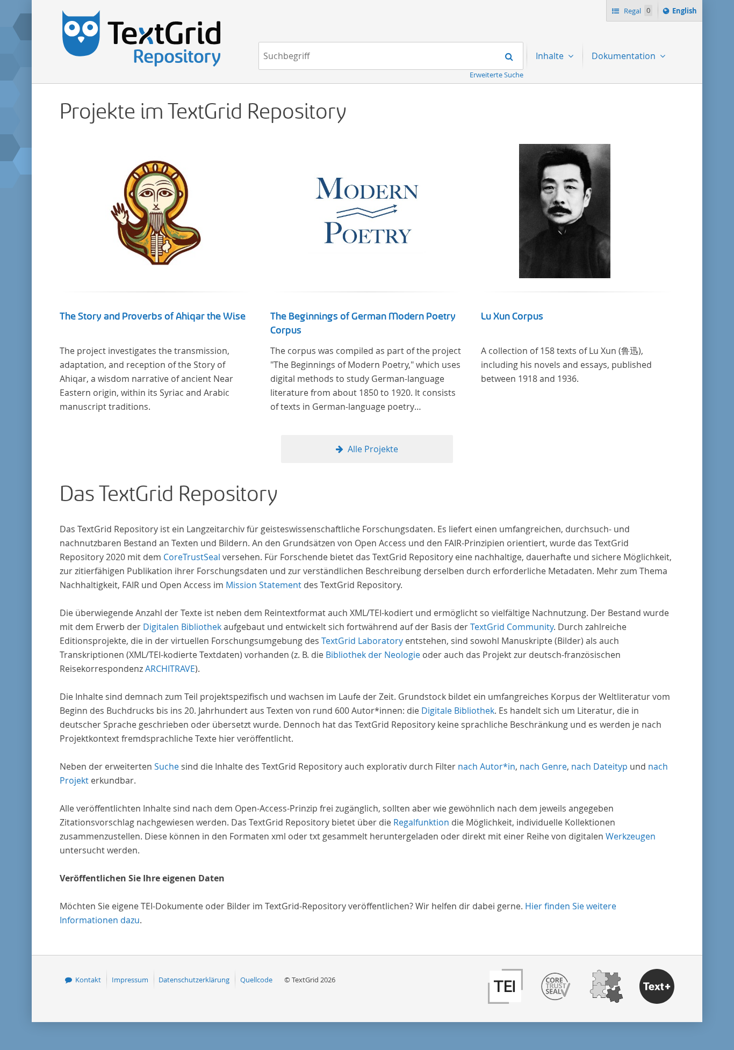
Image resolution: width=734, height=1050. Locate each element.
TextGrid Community (511, 627)
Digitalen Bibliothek (182, 627)
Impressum (130, 979)
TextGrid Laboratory (362, 641)
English (686, 13)
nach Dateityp (599, 766)
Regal (636, 11)
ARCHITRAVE (170, 669)
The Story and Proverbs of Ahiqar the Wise (153, 316)
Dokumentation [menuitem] (625, 56)
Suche (166, 766)
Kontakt (88, 979)
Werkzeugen (631, 836)
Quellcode (256, 979)
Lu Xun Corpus (512, 316)
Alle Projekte (373, 449)
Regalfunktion (421, 822)
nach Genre (543, 766)
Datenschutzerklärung (194, 979)
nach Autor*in (486, 766)
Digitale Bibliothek (457, 710)
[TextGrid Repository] (142, 14)
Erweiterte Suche (496, 74)
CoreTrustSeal (191, 557)
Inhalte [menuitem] (551, 56)
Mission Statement (263, 585)
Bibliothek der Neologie (373, 655)
